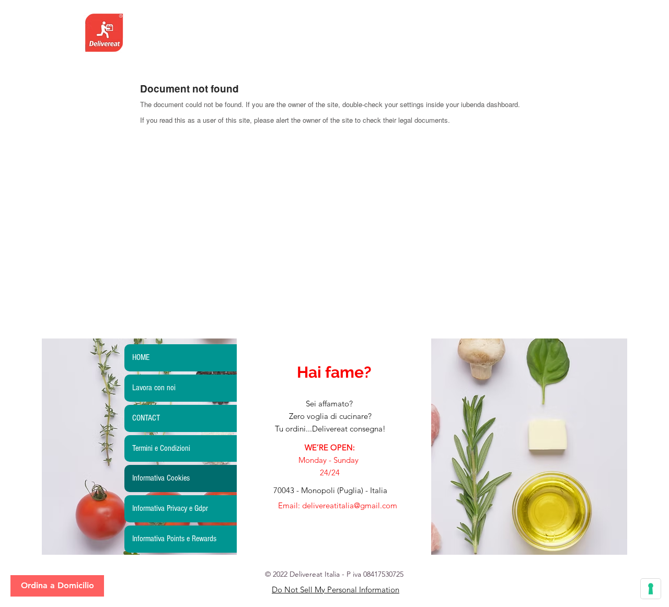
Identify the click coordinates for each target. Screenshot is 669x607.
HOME (140, 357)
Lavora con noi (154, 387)
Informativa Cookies (161, 478)
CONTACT (146, 418)
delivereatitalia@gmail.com (349, 505)
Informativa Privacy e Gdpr (170, 508)
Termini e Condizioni (161, 448)
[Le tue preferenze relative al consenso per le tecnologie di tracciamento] (651, 589)
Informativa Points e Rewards (174, 538)
